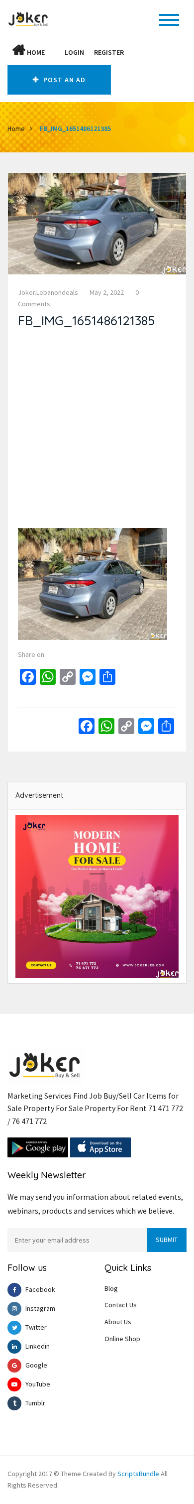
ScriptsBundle (138, 1473)
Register (109, 52)
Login (74, 52)
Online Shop (122, 1338)
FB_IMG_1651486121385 (75, 128)
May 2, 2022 (107, 292)
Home (35, 52)
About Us (117, 1321)
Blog (111, 1288)
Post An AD (63, 79)
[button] (55, 52)
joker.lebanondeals (48, 292)
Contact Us (120, 1304)
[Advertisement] (97, 431)
